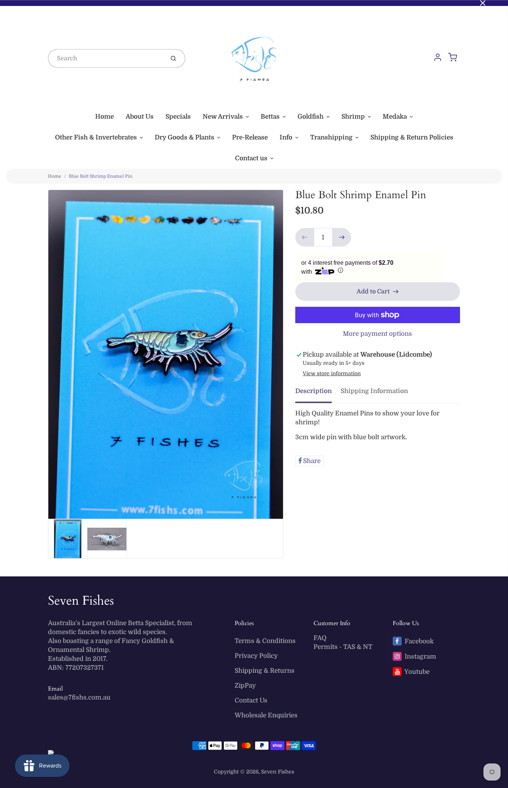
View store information (332, 373)
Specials (178, 116)
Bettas (270, 116)
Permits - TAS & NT (343, 646)
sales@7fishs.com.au (79, 697)
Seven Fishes (81, 600)
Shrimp (353, 116)
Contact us (251, 158)
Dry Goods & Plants (184, 137)
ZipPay (245, 685)
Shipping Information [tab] (374, 391)
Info (286, 137)
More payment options (377, 333)
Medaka (395, 116)
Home (104, 116)
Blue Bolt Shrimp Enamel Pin (100, 176)
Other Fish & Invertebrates (96, 137)
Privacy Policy (256, 655)
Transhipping (331, 137)
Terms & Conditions (265, 640)
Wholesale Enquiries (266, 715)
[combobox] (105, 58)
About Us (140, 116)
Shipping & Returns (265, 670)
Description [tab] (313, 391)
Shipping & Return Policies (411, 137)
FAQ (320, 637)
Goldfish (311, 116)
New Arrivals (223, 116)
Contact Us (251, 700)
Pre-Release (250, 137)
